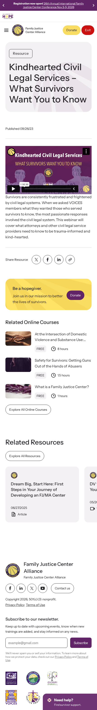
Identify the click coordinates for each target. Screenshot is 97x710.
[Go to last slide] (3, 5)
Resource (21, 53)
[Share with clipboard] (70, 259)
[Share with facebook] (47, 259)
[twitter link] (32, 588)
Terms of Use (35, 605)
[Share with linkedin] (59, 259)
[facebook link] (10, 588)
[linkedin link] (21, 588)
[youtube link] (42, 588)
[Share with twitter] (36, 259)
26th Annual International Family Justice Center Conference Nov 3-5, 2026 (53, 5)
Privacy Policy (15, 605)
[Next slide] (93, 5)
